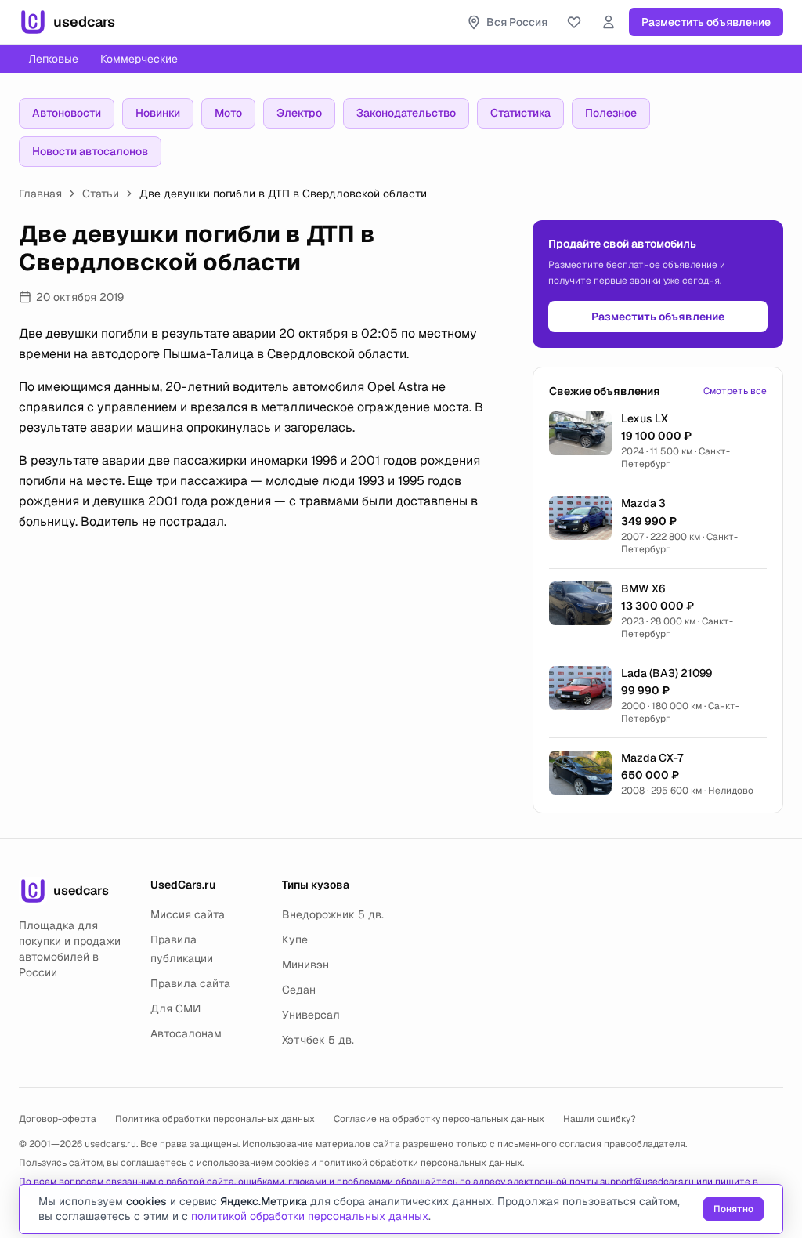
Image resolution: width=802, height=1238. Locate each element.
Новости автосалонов (90, 151)
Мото (228, 113)
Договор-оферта (57, 1119)
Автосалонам (186, 1033)
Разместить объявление (706, 22)
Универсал (311, 1015)
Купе (295, 939)
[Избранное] (574, 22)
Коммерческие (139, 59)
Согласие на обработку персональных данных (439, 1119)
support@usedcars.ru (647, 1181)
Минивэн (305, 964)
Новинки (157, 113)
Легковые (53, 59)
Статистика (520, 113)
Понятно (733, 1209)
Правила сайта (190, 983)
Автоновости (66, 113)
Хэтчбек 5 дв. (318, 1040)
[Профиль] (608, 22)
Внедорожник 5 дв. (333, 914)
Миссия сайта (187, 914)
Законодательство (406, 113)
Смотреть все (735, 391)
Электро (299, 113)
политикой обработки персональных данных (420, 1163)
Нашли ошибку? (599, 1119)
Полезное (611, 113)
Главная (40, 193)
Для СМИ (175, 1008)
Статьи (100, 193)
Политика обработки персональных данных (215, 1119)
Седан (299, 990)
